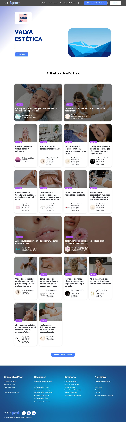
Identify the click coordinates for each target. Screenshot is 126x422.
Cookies (97, 393)
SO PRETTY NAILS (102, 158)
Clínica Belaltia (26, 247)
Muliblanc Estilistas (77, 204)
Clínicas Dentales (70, 387)
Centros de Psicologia (71, 384)
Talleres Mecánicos (70, 393)
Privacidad (98, 390)
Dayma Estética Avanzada (26, 204)
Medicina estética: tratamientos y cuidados (23, 148)
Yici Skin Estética (101, 290)
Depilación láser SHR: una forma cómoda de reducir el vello (85, 109)
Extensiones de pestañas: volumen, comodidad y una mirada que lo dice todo (49, 283)
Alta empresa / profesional (95, 3)
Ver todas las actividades (72, 395)
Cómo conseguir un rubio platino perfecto (75, 193)
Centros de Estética (70, 382)
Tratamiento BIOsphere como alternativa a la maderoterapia (48, 328)
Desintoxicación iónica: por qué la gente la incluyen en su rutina (75, 150)
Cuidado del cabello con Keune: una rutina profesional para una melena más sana (25, 282)
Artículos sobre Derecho (42, 395)
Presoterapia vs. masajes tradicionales (50, 147)
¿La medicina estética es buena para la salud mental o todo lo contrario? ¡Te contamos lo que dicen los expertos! (25, 329)
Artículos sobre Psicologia (42, 390)
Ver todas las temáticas (42, 402)
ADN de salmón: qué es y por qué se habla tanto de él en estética (100, 281)
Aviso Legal (98, 387)
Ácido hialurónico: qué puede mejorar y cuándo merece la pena (36, 242)
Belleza (20, 104)
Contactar (21, 54)
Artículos (43, 3)
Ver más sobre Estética (63, 355)
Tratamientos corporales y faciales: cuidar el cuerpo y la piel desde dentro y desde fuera (100, 196)
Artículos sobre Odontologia (43, 393)
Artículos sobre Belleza (41, 387)
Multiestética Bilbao (28, 158)
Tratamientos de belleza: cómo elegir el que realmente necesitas (85, 242)
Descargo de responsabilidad (104, 395)
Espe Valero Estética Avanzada (77, 290)
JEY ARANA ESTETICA (29, 116)
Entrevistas (53, 3)
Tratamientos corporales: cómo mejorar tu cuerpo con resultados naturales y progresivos (50, 196)
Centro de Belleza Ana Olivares (51, 204)
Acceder (115, 3)
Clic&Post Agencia (10, 382)
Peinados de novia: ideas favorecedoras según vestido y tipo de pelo (74, 282)
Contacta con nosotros (11, 393)
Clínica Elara (25, 336)
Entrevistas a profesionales (43, 382)
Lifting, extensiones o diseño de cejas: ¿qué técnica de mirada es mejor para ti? (100, 150)
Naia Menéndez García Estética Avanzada (76, 158)
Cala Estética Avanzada (78, 115)
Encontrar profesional (67, 3)
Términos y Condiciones (102, 382)
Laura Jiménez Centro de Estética (52, 290)
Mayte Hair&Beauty (52, 158)
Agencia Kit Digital (9, 384)
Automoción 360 (9, 387)
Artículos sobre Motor (41, 398)
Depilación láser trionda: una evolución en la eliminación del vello (25, 196)
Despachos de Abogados (72, 390)
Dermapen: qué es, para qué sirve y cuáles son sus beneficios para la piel (36, 109)
